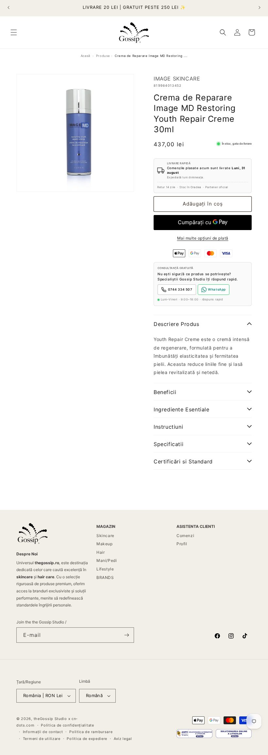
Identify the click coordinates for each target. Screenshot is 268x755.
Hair (100, 552)
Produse (103, 56)
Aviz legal (123, 738)
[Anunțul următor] (259, 7)
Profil (181, 543)
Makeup (104, 543)
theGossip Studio (50, 718)
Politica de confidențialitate (67, 725)
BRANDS (105, 577)
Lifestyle (105, 568)
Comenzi (185, 535)
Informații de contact (43, 731)
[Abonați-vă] (126, 635)
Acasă (85, 56)
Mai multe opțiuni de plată (202, 238)
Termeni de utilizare (41, 738)
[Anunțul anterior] (8, 7)
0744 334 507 (180, 289)
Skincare (105, 535)
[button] (14, 32)
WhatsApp (217, 289)
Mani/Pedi (106, 560)
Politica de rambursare (90, 731)
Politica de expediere (87, 738)
